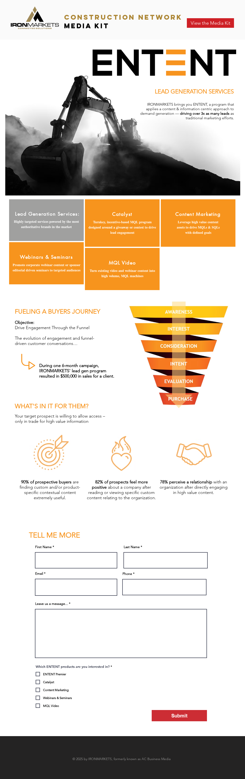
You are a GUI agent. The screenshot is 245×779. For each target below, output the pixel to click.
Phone (127, 573)
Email (39, 573)
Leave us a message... (51, 603)
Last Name (132, 547)
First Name (43, 547)
